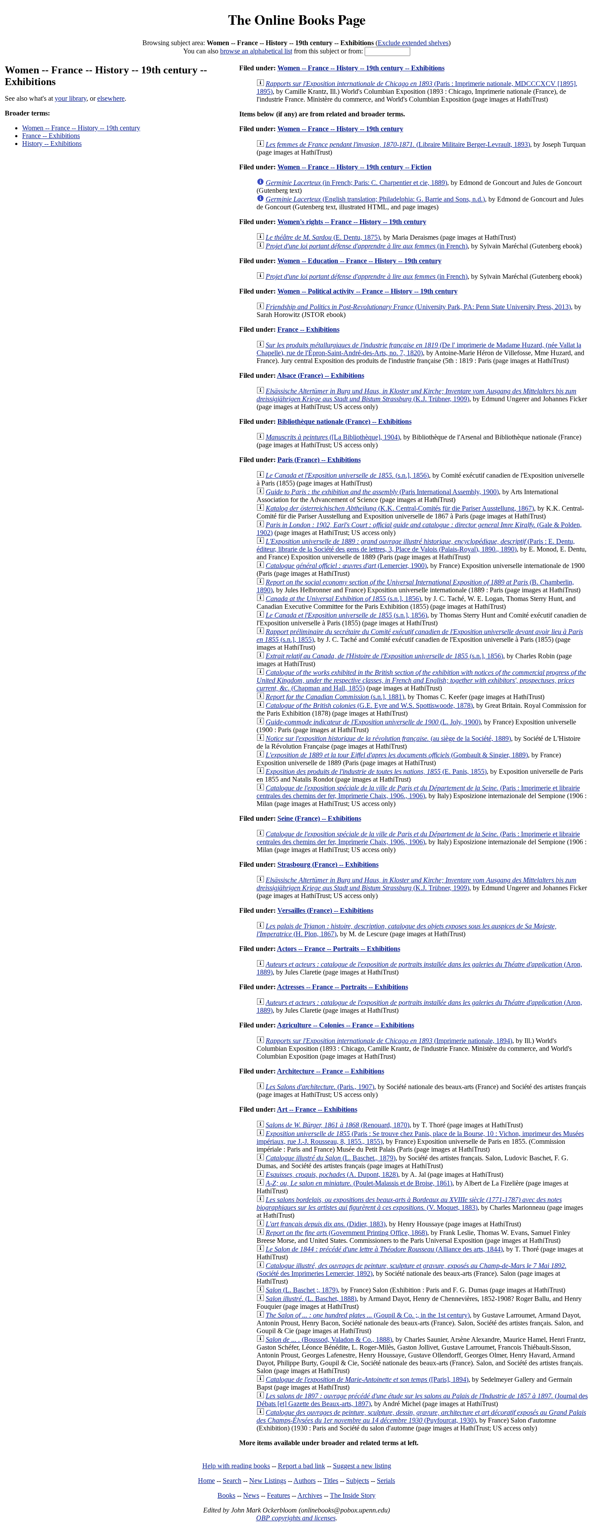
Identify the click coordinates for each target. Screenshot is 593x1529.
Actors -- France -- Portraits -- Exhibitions (338, 948)
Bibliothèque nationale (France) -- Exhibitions (344, 421)
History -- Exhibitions (52, 143)
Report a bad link (301, 1466)
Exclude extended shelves (413, 42)
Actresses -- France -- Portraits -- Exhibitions (342, 987)
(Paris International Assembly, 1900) (382, 491)
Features (278, 1495)
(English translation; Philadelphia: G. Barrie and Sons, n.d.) (375, 199)
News (251, 1495)
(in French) (367, 246)
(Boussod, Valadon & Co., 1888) (329, 1339)
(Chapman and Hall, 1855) (421, 680)
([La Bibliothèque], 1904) (333, 437)
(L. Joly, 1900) (373, 722)
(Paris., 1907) (320, 1086)
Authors (304, 1480)
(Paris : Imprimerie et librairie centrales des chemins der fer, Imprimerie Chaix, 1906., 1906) (418, 791)
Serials (386, 1480)
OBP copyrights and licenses (296, 1518)
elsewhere (111, 98)
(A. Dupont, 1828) (332, 1174)
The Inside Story (353, 1495)
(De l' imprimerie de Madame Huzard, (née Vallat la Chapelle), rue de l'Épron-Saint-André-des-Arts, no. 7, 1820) (419, 349)
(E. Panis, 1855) (376, 771)
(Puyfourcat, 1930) (421, 1416)
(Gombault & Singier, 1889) (397, 755)
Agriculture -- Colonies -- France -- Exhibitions (345, 1025)
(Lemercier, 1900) (346, 565)
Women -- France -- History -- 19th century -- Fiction (354, 167)
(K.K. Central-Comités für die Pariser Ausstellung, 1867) (400, 508)
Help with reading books (236, 1466)
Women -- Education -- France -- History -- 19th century (359, 260)
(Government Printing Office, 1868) (346, 1232)
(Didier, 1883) (325, 1224)
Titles (330, 1480)
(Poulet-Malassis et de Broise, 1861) (359, 1183)
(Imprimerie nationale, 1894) (389, 1040)
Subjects (357, 1480)
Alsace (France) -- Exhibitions (320, 375)
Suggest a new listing (362, 1466)
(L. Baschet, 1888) (311, 1298)
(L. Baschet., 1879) (330, 1158)
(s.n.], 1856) (347, 475)
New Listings (267, 1480)
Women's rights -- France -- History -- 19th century (351, 221)
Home (206, 1480)
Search (232, 1480)
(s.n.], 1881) (335, 696)
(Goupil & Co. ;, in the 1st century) (368, 1315)
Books (226, 1495)
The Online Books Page (297, 19)
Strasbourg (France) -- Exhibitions (328, 864)
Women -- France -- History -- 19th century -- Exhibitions (361, 68)
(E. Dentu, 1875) (323, 237)
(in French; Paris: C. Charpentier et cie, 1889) (356, 182)
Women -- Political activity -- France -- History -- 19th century (367, 291)
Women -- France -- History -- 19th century (81, 128)
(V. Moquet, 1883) (409, 1203)
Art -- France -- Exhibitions (317, 1109)
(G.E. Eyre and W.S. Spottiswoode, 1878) (369, 705)
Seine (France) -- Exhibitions (319, 818)
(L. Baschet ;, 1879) (302, 1290)
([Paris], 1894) (367, 1379)
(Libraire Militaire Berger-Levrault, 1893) (398, 144)
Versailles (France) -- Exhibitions (325, 910)
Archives (309, 1495)
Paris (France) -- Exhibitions (319, 459)
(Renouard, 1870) (337, 1125)
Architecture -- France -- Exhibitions (330, 1071)
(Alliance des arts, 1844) (384, 1249)
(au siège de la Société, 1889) (388, 738)
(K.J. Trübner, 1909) (417, 395)
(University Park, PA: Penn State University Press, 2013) (418, 306)
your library (70, 98)
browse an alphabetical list (256, 51)
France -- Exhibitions (51, 135)
